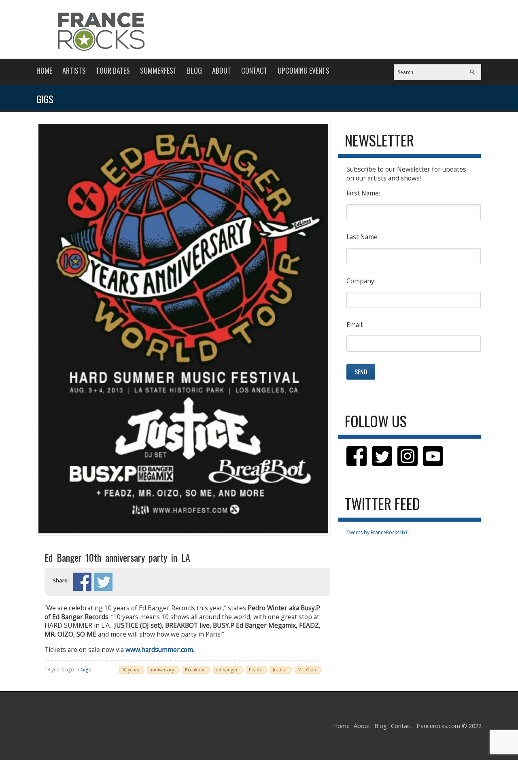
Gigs (86, 669)
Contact (254, 70)
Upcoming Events (303, 70)
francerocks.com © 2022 (449, 726)
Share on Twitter (103, 582)
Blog (194, 70)
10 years (130, 670)
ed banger (227, 670)
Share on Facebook (82, 582)
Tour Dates (113, 70)
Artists (74, 70)
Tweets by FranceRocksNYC (377, 532)
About (221, 70)
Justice (280, 670)
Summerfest (158, 70)
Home (44, 70)
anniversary (162, 670)
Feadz (255, 670)
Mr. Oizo (306, 670)
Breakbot (195, 670)
